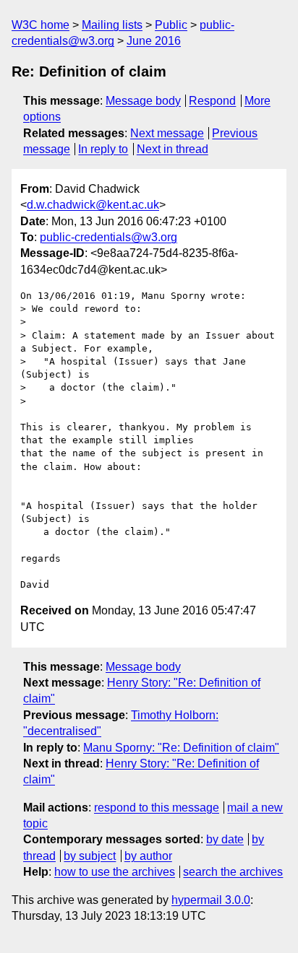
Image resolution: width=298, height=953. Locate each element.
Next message (167, 133)
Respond (212, 101)
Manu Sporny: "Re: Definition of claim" (181, 747)
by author (148, 856)
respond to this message (156, 807)
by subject (90, 856)
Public (171, 25)
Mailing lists (112, 25)
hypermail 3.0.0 (210, 900)
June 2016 (154, 41)
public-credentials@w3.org (108, 237)
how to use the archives (114, 872)
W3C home (40, 25)
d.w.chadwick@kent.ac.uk (93, 205)
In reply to (103, 149)
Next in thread (172, 149)
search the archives (233, 872)
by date (225, 839)
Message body (143, 101)
